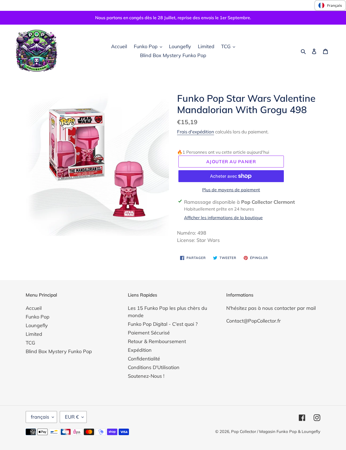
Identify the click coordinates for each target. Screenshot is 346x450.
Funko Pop (37, 317)
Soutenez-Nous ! (146, 376)
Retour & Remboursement (157, 341)
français (40, 417)
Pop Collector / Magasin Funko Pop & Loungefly (275, 431)
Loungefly (37, 325)
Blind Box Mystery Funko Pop (59, 351)
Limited (34, 334)
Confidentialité (144, 359)
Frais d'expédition (195, 131)
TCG (30, 343)
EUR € (72, 417)
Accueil (34, 308)
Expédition (140, 350)
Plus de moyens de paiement (231, 189)
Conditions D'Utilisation (153, 367)
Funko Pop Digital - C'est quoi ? (163, 324)
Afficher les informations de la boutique (223, 217)
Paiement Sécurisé (149, 333)
